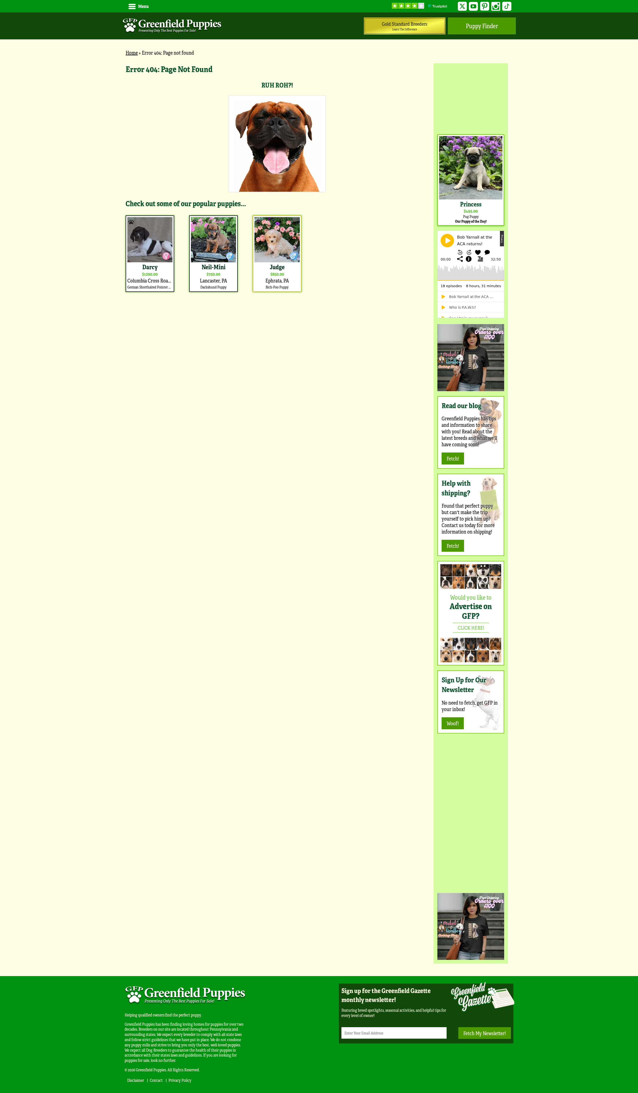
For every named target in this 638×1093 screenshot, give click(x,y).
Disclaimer (135, 1080)
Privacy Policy (179, 1080)
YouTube (473, 6)
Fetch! (453, 458)
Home (132, 52)
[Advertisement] (470, 98)
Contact (156, 1080)
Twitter (462, 6)
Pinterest (484, 6)
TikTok (506, 6)
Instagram (495, 6)
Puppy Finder (482, 25)
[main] (277, 178)
